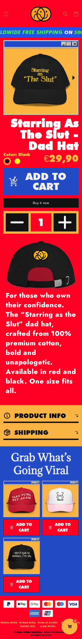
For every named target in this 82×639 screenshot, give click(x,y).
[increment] (65, 222)
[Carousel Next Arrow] (72, 77)
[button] (6, 14)
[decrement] (17, 222)
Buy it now (41, 203)
